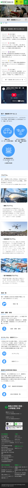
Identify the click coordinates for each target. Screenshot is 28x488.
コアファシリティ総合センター (7, 476)
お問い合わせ (17, 439)
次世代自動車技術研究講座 (6, 445)
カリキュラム (15, 353)
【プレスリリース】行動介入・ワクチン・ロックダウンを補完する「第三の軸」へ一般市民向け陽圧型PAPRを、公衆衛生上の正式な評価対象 (14, 37)
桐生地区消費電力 (18, 476)
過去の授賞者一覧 (15, 394)
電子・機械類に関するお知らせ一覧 (14, 79)
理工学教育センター (5, 439)
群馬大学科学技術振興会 (6, 455)
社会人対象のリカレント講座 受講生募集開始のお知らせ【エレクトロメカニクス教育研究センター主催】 (14, 64)
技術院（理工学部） (5, 437)
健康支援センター (5, 477)
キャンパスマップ (18, 437)
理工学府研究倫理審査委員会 (7, 459)
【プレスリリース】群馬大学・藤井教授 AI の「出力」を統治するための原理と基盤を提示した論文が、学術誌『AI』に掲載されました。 (14, 73)
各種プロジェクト (18, 448)
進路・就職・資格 (15, 328)
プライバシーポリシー (19, 442)
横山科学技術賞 (4, 447)
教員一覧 (15, 304)
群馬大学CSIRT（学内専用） (20, 472)
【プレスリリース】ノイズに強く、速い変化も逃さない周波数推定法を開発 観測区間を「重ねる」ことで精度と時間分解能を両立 (13, 46)
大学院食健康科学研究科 (6, 461)
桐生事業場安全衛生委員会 (20, 474)
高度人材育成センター (5, 474)
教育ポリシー (15, 361)
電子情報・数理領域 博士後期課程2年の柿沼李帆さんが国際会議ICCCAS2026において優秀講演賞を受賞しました (14, 55)
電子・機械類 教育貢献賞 (15, 386)
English (16, 2)
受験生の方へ (21, 2)
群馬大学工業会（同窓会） (6, 450)
